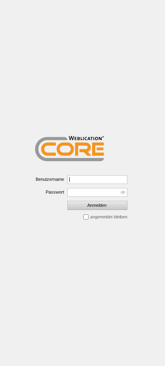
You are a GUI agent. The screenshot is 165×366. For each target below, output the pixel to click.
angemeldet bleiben (108, 216)
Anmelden (97, 205)
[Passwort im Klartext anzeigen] (122, 192)
